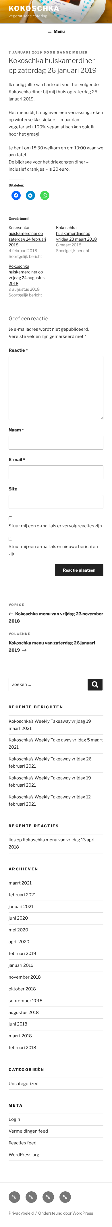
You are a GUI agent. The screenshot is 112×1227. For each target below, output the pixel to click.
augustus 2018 (24, 1012)
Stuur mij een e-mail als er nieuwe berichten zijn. (53, 550)
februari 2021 (22, 894)
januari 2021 (21, 906)
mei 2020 (18, 930)
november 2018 (25, 977)
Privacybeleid (21, 1213)
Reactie (18, 350)
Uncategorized (23, 1083)
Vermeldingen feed (28, 1131)
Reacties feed (22, 1143)
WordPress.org (24, 1154)
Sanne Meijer (72, 52)
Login (14, 1119)
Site (13, 489)
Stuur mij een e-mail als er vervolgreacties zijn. (56, 525)
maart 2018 (20, 1035)
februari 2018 (22, 1047)
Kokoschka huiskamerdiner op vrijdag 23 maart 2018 (76, 233)
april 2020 (19, 941)
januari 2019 (21, 965)
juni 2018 (18, 1024)
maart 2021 (20, 883)
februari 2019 (22, 953)
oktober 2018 (22, 989)
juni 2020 (18, 918)
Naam (16, 430)
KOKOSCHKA (34, 8)
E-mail (17, 459)
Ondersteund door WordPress (65, 1213)
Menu (59, 31)
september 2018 (26, 1000)
